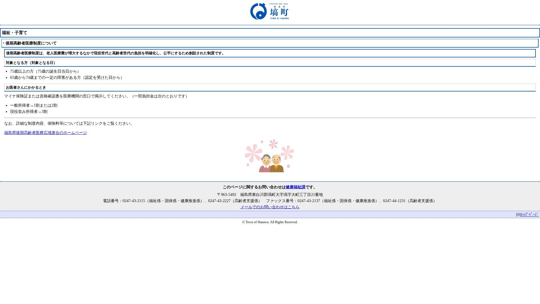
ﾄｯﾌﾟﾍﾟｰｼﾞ (530, 214)
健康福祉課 (295, 187)
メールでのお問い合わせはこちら (270, 207)
